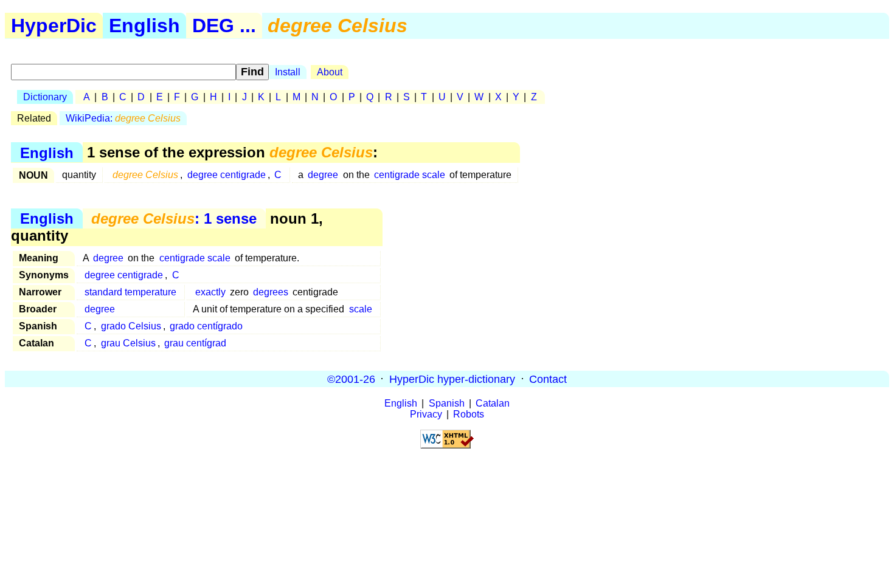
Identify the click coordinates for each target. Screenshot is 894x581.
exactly (210, 292)
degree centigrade (226, 175)
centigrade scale (409, 175)
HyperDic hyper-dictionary (452, 379)
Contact (548, 379)
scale (360, 309)
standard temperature (130, 292)
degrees (270, 292)
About (329, 72)
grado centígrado (206, 326)
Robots (468, 414)
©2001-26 (351, 379)
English (144, 25)
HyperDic (54, 25)
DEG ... (224, 25)
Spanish (447, 403)
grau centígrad (195, 343)
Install (287, 72)
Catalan (493, 403)
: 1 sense (174, 218)
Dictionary (45, 97)
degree (323, 175)
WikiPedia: (123, 118)
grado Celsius (131, 326)
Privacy (426, 414)
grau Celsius (128, 343)
